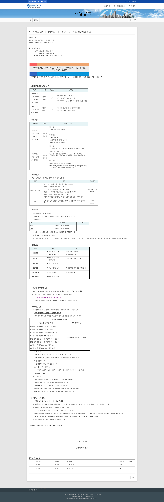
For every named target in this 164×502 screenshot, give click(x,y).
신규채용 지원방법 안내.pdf (54, 55)
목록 (133, 478)
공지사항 (132, 6)
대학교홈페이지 (33, 490)
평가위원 (44, 1)
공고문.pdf (50, 51)
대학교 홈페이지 (34, 1)
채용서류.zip (50, 53)
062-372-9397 (42, 489)
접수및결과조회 (119, 6)
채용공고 (107, 6)
